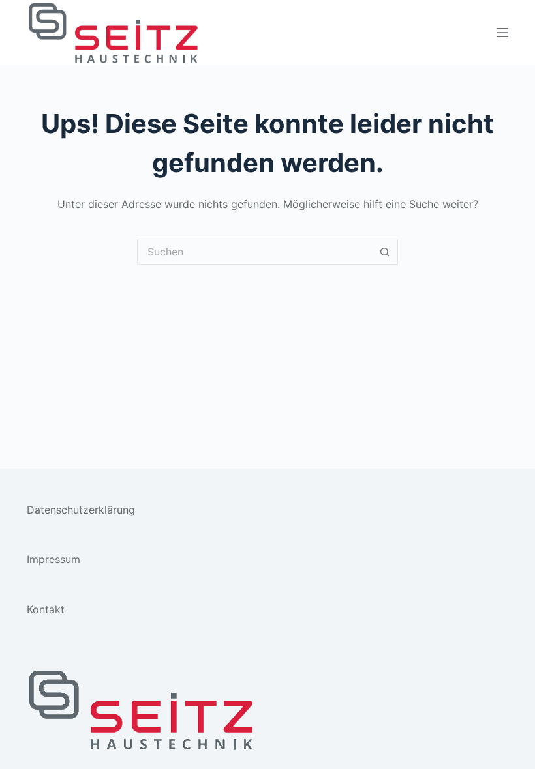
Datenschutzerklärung (81, 509)
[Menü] (502, 32)
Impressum (53, 559)
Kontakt (46, 609)
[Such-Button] (385, 252)
